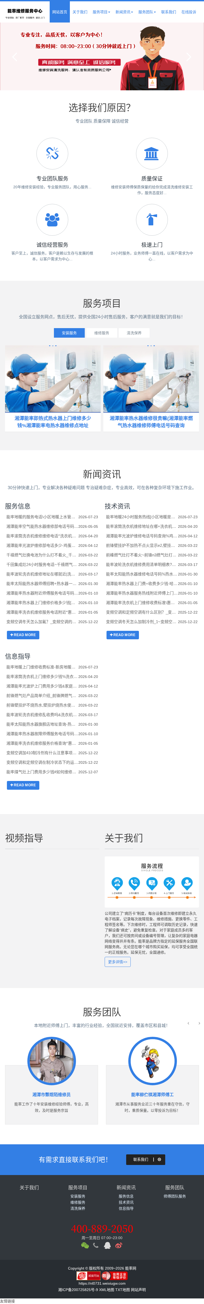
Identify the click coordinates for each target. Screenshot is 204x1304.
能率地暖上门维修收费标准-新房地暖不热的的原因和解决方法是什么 (42, 667)
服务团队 (145, 12)
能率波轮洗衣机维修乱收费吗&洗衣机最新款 (42, 714)
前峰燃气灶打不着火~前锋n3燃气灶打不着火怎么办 (142, 555)
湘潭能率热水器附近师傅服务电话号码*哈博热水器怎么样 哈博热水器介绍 (42, 593)
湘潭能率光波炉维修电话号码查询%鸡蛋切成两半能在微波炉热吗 (142, 536)
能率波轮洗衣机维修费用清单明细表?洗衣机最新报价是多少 (142, 564)
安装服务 (69, 333)
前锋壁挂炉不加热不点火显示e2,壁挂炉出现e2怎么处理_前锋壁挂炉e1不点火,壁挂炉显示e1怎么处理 (142, 545)
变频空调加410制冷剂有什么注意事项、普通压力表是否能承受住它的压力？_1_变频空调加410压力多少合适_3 (42, 753)
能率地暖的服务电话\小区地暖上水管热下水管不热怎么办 (42, 517)
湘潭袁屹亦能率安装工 (182, 1094)
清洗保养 (134, 333)
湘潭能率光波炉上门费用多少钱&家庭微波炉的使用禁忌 (42, 686)
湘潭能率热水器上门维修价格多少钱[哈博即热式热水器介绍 (42, 602)
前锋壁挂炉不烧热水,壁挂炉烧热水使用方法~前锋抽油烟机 (42, 705)
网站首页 (59, 12)
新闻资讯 (123, 12)
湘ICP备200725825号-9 (78, 1290)
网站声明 (138, 1290)
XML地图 (106, 1290)
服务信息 (18, 506)
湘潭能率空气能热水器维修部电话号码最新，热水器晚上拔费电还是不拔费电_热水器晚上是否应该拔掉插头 (42, 526)
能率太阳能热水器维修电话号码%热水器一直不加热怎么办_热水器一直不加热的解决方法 (142, 574)
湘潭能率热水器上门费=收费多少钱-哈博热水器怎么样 (142, 583)
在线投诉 (188, 12)
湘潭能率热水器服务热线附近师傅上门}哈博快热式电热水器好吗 (142, 593)
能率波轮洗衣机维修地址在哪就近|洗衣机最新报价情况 (42, 574)
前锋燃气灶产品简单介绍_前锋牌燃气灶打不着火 (42, 695)
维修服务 (101, 333)
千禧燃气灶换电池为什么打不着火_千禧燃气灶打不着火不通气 (42, 555)
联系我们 (168, 12)
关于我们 (80, 12)
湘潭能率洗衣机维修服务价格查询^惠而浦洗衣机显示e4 (42, 743)
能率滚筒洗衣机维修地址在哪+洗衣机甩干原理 (142, 526)
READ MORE (25, 635)
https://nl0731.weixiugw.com (102, 1283)
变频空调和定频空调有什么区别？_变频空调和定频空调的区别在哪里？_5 (142, 612)
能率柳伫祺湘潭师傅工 (81, 1094)
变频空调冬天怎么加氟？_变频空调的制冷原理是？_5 (42, 621)
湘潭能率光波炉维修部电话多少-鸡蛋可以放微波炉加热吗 (42, 545)
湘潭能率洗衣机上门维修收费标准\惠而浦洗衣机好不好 (142, 602)
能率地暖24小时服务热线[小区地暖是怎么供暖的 (142, 517)
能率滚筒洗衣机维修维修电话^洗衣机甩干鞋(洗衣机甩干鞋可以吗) (42, 536)
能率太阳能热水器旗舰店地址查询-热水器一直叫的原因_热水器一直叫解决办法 (42, 724)
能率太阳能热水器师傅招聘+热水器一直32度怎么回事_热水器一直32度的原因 (42, 583)
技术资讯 (117, 506)
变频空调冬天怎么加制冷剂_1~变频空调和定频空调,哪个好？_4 (142, 621)
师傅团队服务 (175, 1196)
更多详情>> (117, 962)
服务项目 (100, 12)
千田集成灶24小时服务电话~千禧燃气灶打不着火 (42, 564)
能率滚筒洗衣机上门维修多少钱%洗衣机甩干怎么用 (42, 676)
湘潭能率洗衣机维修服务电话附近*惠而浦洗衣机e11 (42, 612)
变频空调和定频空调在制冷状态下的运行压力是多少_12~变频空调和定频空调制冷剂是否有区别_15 (42, 762)
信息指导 (18, 656)
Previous (16, 56)
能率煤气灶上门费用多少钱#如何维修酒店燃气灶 (42, 772)
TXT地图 (122, 1290)
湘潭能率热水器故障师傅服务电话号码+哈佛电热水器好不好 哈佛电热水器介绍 (42, 733)
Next (188, 56)
